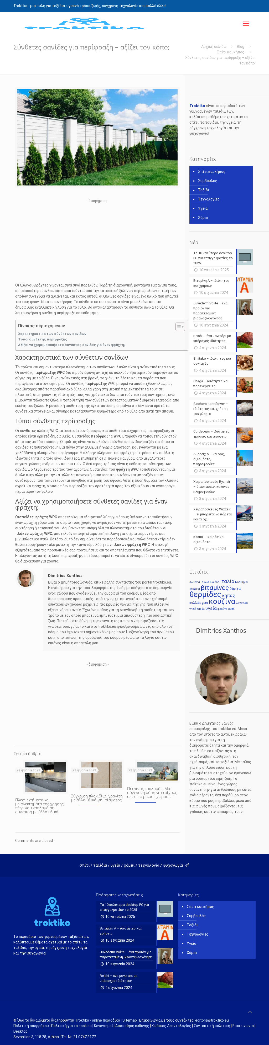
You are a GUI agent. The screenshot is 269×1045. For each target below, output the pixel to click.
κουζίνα (222, 601)
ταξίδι (201, 609)
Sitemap (129, 1020)
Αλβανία (194, 582)
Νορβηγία (241, 582)
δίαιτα (235, 588)
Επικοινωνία (243, 1026)
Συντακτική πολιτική (212, 1026)
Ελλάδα (214, 582)
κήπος (228, 595)
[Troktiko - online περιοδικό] (84, 24)
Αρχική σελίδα (213, 46)
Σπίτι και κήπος (230, 52)
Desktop (20, 1031)
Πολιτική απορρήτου (31, 1026)
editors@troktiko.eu (212, 1020)
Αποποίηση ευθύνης (132, 1026)
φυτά (231, 609)
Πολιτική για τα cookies (71, 1026)
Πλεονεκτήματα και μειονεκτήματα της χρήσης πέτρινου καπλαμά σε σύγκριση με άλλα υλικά (39, 805)
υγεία (211, 608)
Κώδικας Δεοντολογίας (171, 1026)
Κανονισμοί (103, 1026)
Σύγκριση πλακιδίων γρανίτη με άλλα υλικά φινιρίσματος (97, 797)
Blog (240, 46)
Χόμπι (203, 217)
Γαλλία (205, 582)
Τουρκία (194, 589)
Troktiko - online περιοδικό (97, 1020)
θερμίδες (205, 594)
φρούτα (222, 609)
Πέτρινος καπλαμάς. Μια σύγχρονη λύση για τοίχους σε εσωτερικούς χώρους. (152, 792)
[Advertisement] (97, 240)
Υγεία (203, 208)
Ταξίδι (203, 190)
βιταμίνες (215, 587)
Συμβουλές (207, 181)
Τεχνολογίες (209, 199)
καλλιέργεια (198, 603)
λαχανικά (242, 603)
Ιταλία (227, 581)
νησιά (192, 609)
